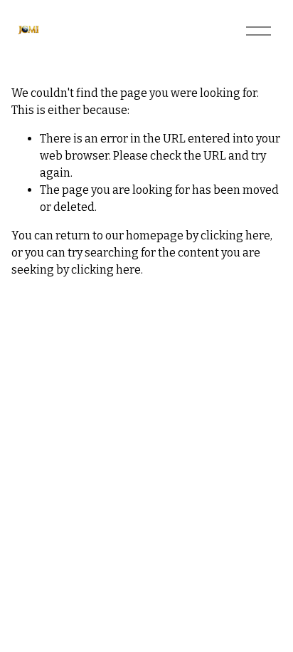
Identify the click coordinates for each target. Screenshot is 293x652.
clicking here (235, 235)
